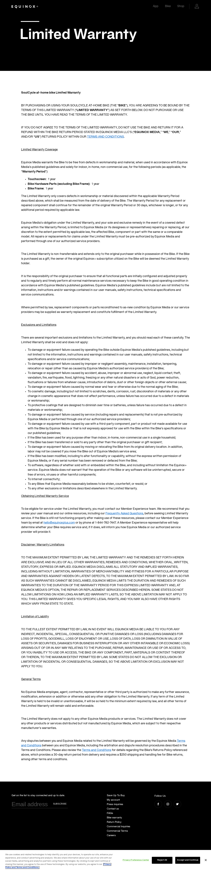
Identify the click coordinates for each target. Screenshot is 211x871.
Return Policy (114, 822)
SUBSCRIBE (60, 804)
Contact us (113, 809)
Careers (111, 835)
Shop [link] (180, 6)
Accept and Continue (187, 860)
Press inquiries (115, 804)
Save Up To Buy (116, 795)
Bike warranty (114, 818)
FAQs (110, 813)
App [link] (155, 6)
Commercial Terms (117, 831)
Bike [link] (168, 6)
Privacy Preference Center (136, 860)
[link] (25, 6)
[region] (105, 860)
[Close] (205, 860)
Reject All (162, 860)
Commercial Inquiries (118, 826)
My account (113, 800)
